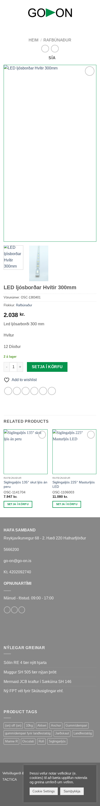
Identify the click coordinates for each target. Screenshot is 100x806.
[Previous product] (54, 48)
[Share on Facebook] (17, 391)
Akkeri (41, 725)
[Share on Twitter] (26, 391)
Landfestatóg (83, 733)
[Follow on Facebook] (7, 609)
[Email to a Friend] (34, 391)
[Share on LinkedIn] (52, 391)
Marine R (11, 741)
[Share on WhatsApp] (8, 391)
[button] (6, 12)
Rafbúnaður (57, 40)
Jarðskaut (62, 733)
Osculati (28, 741)
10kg (29, 725)
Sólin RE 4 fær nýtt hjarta (25, 663)
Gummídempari (76, 725)
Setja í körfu (47, 367)
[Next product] (45, 48)
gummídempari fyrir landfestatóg (27, 733)
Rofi (41, 741)
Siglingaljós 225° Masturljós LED (73, 484)
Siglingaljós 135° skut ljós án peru (25, 484)
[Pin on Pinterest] (43, 391)
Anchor (56, 725)
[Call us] (21, 609)
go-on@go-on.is (17, 561)
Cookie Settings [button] (44, 791)
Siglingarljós (57, 741)
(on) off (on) (13, 725)
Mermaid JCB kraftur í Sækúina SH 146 (37, 682)
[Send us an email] (14, 609)
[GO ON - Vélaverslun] (50, 13)
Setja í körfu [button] (18, 504)
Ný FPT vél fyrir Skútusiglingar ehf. (33, 691)
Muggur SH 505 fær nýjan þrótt (30, 672)
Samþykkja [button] (72, 791)
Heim (33, 40)
